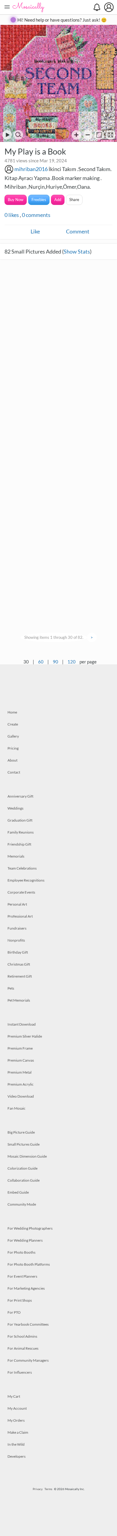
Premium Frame (20, 1048)
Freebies (39, 199)
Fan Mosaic (17, 1108)
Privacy (38, 1489)
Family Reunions (21, 832)
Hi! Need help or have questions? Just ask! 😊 (62, 20)
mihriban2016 (31, 169)
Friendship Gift (19, 844)
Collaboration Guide (24, 1180)
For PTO (14, 1312)
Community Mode (22, 1204)
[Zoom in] (76, 135)
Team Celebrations (22, 868)
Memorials (16, 856)
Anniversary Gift (20, 796)
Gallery (13, 736)
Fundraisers (17, 928)
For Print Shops (20, 1300)
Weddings (15, 808)
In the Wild (16, 1444)
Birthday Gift (18, 952)
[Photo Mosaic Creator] (28, 7)
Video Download (21, 1096)
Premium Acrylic (21, 1084)
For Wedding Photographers (30, 1228)
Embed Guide (18, 1192)
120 (72, 661)
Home (12, 712)
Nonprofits (16, 940)
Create (13, 724)
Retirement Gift (20, 976)
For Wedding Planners (25, 1240)
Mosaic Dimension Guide (27, 1156)
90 (55, 661)
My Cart (14, 1396)
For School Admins (22, 1336)
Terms (48, 1489)
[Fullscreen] (111, 135)
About (12, 760)
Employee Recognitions (26, 880)
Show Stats (77, 251)
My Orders (16, 1420)
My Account (17, 1408)
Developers (17, 1456)
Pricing (13, 748)
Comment (77, 231)
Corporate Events (21, 892)
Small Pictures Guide (24, 1144)
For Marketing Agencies (26, 1288)
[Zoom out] (88, 135)
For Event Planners (22, 1276)
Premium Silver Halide (25, 1036)
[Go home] (99, 135)
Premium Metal (20, 1072)
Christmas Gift (19, 964)
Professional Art (20, 916)
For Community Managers (28, 1360)
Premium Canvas (21, 1060)
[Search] (18, 135)
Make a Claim (18, 1432)
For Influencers (20, 1372)
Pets (11, 988)
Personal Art (17, 904)
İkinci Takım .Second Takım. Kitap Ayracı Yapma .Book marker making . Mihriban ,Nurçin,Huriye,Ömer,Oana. (58, 178)
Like (35, 231)
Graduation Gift (20, 820)
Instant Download (22, 1024)
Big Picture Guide (21, 1132)
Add (57, 199)
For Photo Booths (21, 1252)
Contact (14, 772)
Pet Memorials (19, 1000)
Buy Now (15, 199)
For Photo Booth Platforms (29, 1264)
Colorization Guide (23, 1168)
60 (41, 661)
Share (74, 199)
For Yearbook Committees (28, 1324)
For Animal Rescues (23, 1348)
